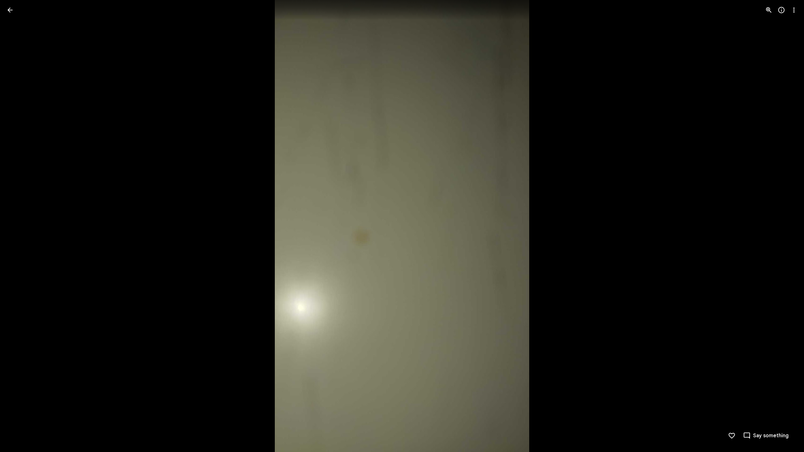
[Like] (732, 435)
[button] (786, 226)
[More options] (794, 10)
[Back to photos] (10, 10)
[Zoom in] (769, 10)
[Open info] (781, 10)
